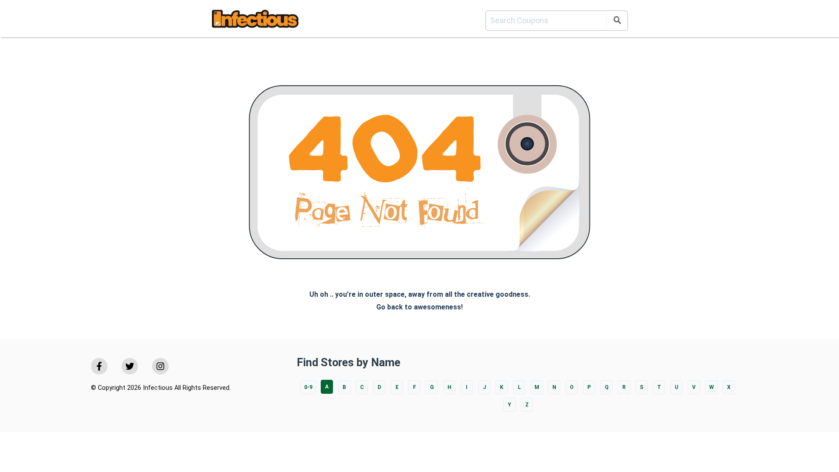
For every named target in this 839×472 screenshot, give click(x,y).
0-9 (308, 387)
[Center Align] (617, 21)
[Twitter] (129, 366)
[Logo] (255, 20)
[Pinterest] (160, 366)
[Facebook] (99, 366)
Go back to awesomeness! (419, 307)
